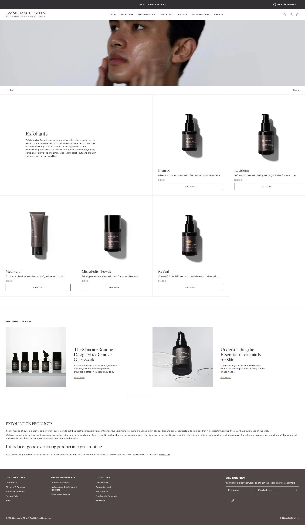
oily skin (152, 435)
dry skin (143, 435)
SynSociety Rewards (286, 4)
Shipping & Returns (15, 487)
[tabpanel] (79, 361)
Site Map (100, 501)
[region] (152, 4)
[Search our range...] (285, 14)
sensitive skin (165, 435)
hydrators (64, 435)
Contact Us (11, 483)
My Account (102, 492)
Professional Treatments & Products (64, 488)
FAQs (8, 501)
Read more (79, 378)
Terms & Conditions (15, 492)
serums (47, 435)
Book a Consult (103, 487)
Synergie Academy (60, 494)
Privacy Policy (13, 496)
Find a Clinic (102, 483)
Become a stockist (60, 483)
